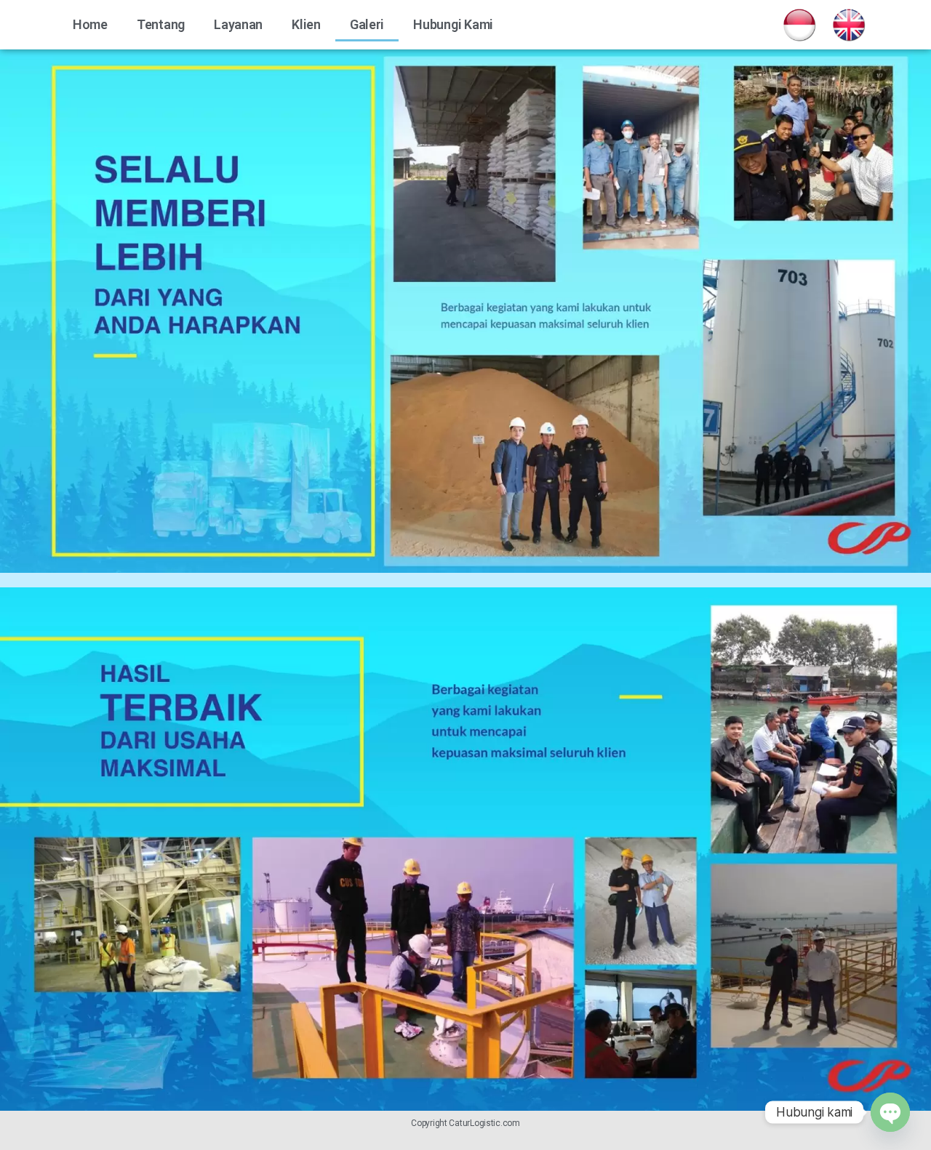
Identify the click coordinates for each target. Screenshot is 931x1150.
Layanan (238, 24)
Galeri (367, 24)
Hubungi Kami (453, 24)
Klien (306, 24)
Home (90, 24)
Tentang (161, 24)
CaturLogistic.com (484, 1123)
